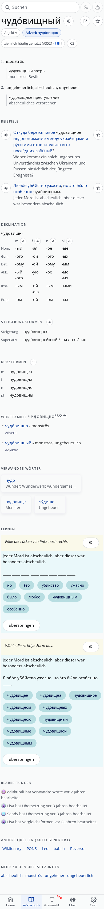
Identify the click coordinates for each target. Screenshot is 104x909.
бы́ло (82, 185)
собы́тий (44, 150)
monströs (33, 875)
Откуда (20, 132)
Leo (45, 848)
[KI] (97, 7)
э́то (72, 185)
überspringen (21, 625)
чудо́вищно (16, 425)
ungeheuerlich (80, 875)
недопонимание (29, 138)
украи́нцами (72, 138)
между (53, 138)
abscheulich (12, 875)
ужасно (54, 185)
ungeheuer (55, 875)
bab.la (59, 848)
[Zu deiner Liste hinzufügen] (98, 21)
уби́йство (36, 185)
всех (66, 144)
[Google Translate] (86, 7)
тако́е (49, 132)
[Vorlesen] (68, 21)
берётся (35, 132)
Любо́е (19, 185)
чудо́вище (16, 501)
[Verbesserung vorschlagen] (85, 21)
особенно (22, 191)
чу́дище (46, 501)
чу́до (10, 480)
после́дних (23, 150)
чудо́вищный (18, 442)
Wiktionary (11, 848)
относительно (47, 144)
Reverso (77, 848)
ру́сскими (22, 144)
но (65, 185)
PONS (32, 848)
